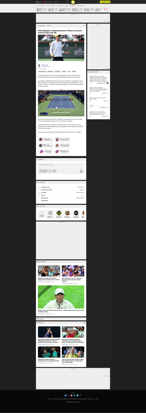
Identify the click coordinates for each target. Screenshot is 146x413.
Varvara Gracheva (65, 139)
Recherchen (73, 5)
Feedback (97, 398)
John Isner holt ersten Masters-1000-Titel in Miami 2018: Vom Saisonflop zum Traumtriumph (73, 361)
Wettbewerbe (60, 5)
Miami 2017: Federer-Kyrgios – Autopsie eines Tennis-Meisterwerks (48, 360)
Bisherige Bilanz (81, 5)
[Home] (36, 6)
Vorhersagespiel (48, 2)
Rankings (53, 5)
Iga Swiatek (47, 139)
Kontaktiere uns (91, 398)
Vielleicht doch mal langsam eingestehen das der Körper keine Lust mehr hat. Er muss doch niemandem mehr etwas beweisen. (99, 89)
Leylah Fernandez (65, 145)
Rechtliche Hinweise (83, 398)
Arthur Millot (41, 281)
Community (55, 2)
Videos (66, 5)
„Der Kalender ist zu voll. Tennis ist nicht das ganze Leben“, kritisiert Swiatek (72, 280)
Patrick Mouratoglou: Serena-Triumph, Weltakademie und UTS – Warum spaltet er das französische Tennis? (49, 341)
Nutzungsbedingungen (63, 398)
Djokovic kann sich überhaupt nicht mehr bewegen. (98, 98)
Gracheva (64, 71)
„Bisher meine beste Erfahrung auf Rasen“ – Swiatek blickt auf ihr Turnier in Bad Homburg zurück (61, 311)
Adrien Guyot (65, 364)
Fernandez (57, 71)
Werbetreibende (55, 398)
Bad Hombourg (42, 71)
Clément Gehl (44, 65)
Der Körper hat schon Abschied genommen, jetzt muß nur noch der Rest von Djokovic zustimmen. (98, 113)
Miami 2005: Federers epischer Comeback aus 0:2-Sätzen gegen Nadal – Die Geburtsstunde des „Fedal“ (73, 341)
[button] (60, 2)
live (105, 8)
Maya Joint (47, 145)
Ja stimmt (92, 105)
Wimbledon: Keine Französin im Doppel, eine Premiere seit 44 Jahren (48, 279)
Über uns (49, 398)
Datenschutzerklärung (73, 398)
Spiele (47, 5)
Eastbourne (50, 71)
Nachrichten (42, 5)
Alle (106, 10)
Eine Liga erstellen (42, 215)
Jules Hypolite (65, 344)
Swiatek (74, 71)
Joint (69, 71)
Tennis (39, 2)
